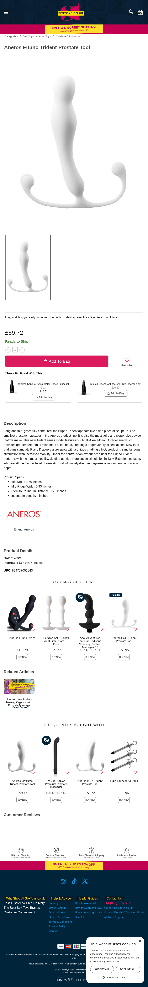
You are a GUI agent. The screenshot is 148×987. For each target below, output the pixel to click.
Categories (11, 36)
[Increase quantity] (22, 349)
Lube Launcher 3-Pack (124, 781)
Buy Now (22, 657)
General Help (57, 912)
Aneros (29, 529)
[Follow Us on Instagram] (63, 881)
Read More (19, 707)
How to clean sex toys (88, 908)
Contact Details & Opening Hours (124, 912)
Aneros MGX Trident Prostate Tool (90, 782)
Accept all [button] (102, 969)
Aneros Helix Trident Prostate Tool (124, 639)
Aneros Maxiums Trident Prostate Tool (22, 782)
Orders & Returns (59, 917)
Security (54, 903)
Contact (53, 931)
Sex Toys (28, 36)
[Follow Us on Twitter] (85, 881)
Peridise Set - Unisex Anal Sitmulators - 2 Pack (56, 641)
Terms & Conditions (60, 921)
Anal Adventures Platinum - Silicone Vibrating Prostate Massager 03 (90, 642)
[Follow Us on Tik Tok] (74, 881)
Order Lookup (57, 908)
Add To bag (59, 361)
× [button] (139, 941)
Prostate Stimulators (68, 36)
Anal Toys (45, 36)
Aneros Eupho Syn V (22, 638)
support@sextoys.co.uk (118, 908)
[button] (5, 12)
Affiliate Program (114, 917)
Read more (113, 961)
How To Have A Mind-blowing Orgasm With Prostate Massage (19, 702)
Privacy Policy (57, 926)
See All (79, 917)
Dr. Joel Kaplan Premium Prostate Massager (56, 784)
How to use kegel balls (88, 912)
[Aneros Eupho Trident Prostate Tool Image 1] (74, 142)
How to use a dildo (86, 903)
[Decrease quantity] (7, 349)
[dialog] (115, 960)
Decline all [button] (128, 969)
